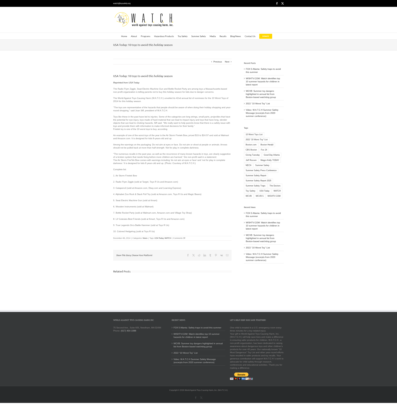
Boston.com (251, 145)
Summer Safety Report (256, 175)
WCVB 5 (259, 196)
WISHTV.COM (274, 196)
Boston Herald (267, 145)
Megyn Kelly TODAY (270, 160)
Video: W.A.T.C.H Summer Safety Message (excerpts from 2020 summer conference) (262, 113)
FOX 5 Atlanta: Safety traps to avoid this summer (197, 327)
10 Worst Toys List (254, 134)
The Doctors (275, 186)
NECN (248, 165)
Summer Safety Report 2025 (258, 181)
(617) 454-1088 (128, 330)
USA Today (159, 238)
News (145, 238)
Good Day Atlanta (272, 155)
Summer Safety (262, 165)
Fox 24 (264, 150)
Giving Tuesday (253, 155)
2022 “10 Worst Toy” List (258, 103)
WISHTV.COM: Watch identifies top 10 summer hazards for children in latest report (263, 81)
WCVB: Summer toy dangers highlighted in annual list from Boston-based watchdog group (261, 94)
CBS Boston (251, 150)
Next (227, 61)
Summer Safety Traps (255, 186)
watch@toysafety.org (122, 3)
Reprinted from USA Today (126, 82)
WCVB (249, 196)
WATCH (168, 238)
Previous (217, 61)
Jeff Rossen (251, 160)
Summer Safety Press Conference (261, 170)
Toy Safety (250, 191)
